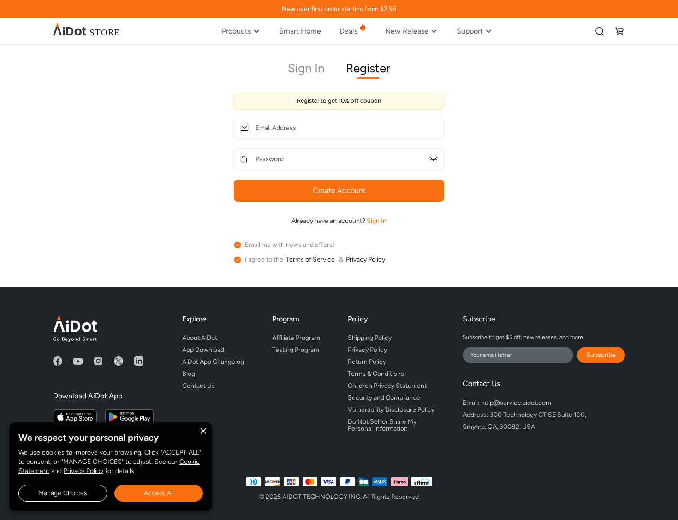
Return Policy (367, 362)
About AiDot (199, 338)
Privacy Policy (83, 471)
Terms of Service (311, 259)
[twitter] (118, 361)
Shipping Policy (370, 338)
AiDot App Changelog (213, 362)
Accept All (159, 493)
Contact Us (198, 386)
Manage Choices (62, 493)
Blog (188, 374)
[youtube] (78, 361)
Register (368, 68)
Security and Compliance (384, 398)
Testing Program (295, 350)
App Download (203, 350)
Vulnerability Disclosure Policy (391, 410)
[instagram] (98, 361)
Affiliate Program (296, 338)
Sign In (306, 68)
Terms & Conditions (376, 374)
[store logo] (86, 31)
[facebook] (57, 361)
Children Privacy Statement (387, 386)
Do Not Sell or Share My (383, 424)
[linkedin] (138, 361)
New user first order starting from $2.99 (339, 9)
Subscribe (601, 355)
